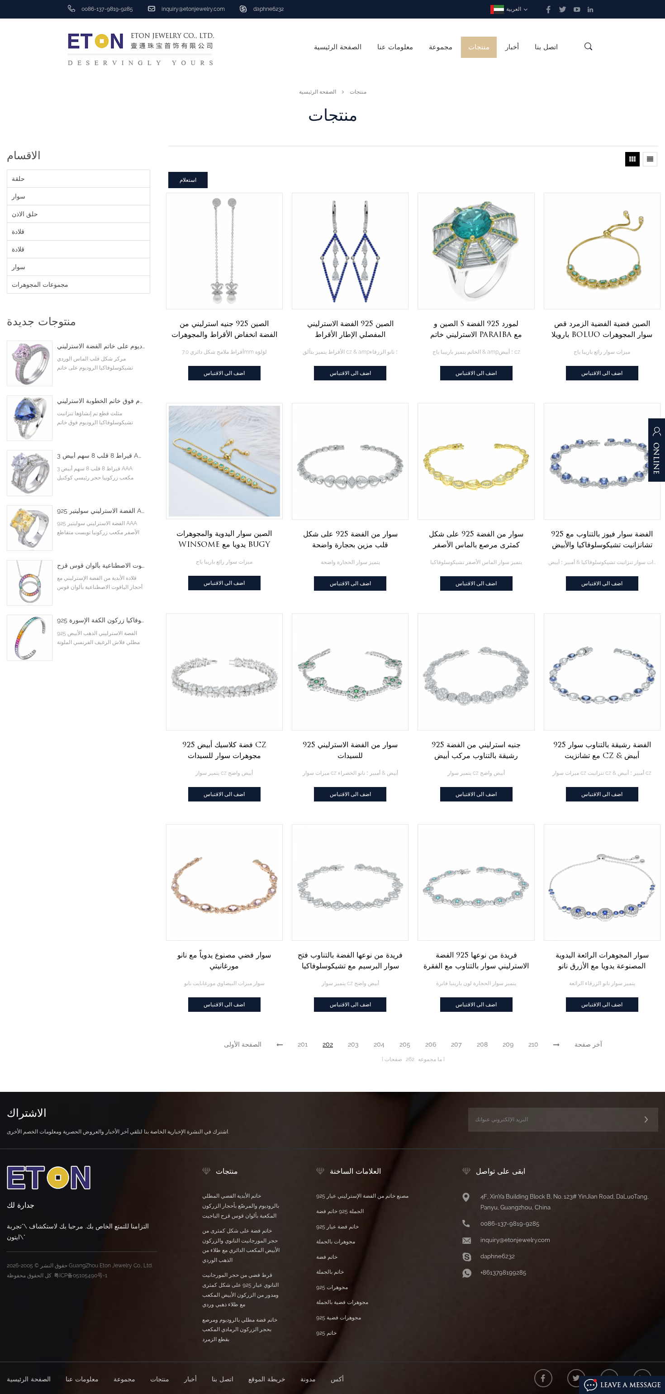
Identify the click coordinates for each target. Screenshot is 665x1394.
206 (430, 1044)
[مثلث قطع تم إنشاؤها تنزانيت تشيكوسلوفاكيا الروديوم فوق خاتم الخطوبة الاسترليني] (29, 418)
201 (303, 1044)
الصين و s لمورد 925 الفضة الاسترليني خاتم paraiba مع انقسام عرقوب (476, 329)
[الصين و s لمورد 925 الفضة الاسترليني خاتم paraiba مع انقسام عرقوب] (476, 251)
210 (533, 1044)
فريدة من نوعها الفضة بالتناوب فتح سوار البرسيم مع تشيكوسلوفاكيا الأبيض (350, 961)
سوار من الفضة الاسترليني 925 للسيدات (350, 750)
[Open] (656, 454)
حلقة (18, 178)
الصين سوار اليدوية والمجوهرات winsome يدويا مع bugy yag (224, 539)
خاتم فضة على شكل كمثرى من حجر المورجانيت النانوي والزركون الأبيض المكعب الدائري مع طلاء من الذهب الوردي (241, 1245)
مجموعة (440, 47)
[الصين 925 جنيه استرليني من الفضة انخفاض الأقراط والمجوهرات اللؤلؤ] (224, 251)
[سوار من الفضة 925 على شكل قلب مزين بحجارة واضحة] (350, 461)
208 (482, 1044)
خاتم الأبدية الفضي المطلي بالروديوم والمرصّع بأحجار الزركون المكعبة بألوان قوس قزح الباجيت (240, 1206)
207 (456, 1044)
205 (404, 1044)
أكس (337, 1379)
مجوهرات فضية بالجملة (342, 1302)
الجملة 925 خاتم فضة (340, 1211)
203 (353, 1044)
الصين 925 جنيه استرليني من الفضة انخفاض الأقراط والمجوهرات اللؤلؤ (224, 329)
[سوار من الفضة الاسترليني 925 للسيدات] (350, 672)
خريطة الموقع (266, 1379)
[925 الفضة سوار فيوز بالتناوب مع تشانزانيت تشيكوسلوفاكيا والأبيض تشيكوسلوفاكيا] (602, 461)
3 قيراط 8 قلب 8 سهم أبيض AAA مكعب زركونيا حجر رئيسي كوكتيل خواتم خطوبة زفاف (101, 455)
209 (508, 1044)
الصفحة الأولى (242, 1044)
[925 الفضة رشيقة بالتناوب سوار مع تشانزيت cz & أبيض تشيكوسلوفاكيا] (602, 672)
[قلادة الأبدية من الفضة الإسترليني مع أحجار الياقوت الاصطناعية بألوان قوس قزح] (29, 582)
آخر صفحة (588, 1044)
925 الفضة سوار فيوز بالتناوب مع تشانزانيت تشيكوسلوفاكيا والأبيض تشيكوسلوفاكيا (602, 540)
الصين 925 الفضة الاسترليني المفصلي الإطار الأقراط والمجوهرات (350, 329)
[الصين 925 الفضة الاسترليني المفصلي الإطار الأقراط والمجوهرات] (350, 251)
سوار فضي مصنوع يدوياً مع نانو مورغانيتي (224, 960)
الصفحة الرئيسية (337, 47)
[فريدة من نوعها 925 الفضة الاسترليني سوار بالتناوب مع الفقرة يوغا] (476, 882)
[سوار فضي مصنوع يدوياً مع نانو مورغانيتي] (224, 882)
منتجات (478, 47)
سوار (18, 196)
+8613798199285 (503, 1272)
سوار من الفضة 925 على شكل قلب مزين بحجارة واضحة (350, 539)
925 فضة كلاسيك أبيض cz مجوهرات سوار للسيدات (224, 750)
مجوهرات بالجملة (335, 1241)
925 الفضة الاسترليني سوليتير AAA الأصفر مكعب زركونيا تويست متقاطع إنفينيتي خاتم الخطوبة (101, 510)
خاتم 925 (326, 1333)
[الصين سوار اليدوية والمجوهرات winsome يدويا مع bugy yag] (224, 461)
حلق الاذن (25, 214)
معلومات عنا (395, 47)
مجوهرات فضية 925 (338, 1317)
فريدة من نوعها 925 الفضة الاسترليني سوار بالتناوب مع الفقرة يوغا (476, 961)
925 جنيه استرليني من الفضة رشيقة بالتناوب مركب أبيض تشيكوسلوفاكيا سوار (476, 750)
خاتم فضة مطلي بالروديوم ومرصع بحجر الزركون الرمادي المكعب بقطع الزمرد (239, 1329)
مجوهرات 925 (332, 1287)
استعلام (188, 179)
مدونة (308, 1379)
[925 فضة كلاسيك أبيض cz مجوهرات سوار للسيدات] (224, 672)
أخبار (512, 47)
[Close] (656, 496)
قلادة (18, 231)
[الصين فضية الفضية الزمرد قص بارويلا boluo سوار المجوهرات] (602, 251)
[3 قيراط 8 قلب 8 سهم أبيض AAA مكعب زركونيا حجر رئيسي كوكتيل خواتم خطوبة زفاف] (29, 472)
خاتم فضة (326, 1257)
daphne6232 (268, 9)
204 (379, 1044)
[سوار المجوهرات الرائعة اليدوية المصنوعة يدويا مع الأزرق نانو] (602, 882)
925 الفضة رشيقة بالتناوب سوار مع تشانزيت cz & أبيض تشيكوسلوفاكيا (602, 750)
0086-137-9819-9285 (509, 1223)
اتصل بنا (546, 47)
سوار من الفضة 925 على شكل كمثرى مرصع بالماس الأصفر (476, 539)
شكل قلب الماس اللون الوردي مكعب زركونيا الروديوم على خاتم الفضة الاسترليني (101, 346)
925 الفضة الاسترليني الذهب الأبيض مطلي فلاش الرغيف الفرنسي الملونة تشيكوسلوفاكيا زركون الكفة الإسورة (101, 620)
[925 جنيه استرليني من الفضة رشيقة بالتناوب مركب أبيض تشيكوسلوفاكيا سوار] (476, 672)
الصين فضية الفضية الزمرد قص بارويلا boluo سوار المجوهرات (601, 329)
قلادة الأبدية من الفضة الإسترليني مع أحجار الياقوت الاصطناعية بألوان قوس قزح (101, 565)
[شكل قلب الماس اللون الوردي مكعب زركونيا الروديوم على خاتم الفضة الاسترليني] (29, 363)
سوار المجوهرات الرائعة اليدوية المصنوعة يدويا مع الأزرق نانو (602, 960)
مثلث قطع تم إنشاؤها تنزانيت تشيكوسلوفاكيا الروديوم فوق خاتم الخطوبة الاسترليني (101, 401)
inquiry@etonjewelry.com (193, 9)
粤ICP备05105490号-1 (80, 1275)
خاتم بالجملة (330, 1272)
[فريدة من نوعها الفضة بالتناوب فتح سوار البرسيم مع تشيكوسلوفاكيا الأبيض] (350, 882)
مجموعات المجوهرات (40, 284)
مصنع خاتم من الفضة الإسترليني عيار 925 (362, 1196)
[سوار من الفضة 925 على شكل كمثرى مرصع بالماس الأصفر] (476, 461)
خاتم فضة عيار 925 (337, 1226)
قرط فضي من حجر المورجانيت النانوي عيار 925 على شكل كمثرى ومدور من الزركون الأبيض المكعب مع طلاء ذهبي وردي (240, 1290)
